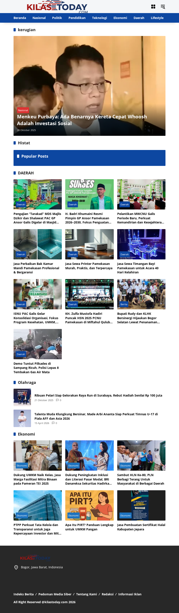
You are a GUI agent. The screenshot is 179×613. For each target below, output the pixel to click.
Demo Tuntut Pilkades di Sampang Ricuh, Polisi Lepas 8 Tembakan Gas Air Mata (36, 367)
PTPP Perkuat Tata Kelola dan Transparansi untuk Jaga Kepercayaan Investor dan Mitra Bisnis (38, 529)
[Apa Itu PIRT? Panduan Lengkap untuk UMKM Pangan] (89, 505)
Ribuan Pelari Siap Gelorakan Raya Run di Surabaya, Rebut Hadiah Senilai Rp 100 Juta (98, 395)
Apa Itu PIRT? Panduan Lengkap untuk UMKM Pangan (89, 527)
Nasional (23, 110)
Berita (123, 304)
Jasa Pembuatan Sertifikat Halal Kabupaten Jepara (141, 527)
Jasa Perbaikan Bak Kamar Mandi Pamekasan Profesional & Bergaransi (36, 268)
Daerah (21, 204)
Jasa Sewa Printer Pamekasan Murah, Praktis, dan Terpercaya (88, 266)
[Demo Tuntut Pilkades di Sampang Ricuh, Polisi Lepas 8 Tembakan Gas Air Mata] (38, 344)
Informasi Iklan (129, 594)
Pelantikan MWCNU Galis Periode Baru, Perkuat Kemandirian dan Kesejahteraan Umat (141, 218)
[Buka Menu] (153, 6)
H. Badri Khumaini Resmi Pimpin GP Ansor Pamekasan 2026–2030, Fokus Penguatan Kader (87, 218)
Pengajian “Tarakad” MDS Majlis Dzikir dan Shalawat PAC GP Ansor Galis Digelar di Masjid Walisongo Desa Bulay (37, 218)
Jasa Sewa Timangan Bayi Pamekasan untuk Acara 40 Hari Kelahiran (137, 268)
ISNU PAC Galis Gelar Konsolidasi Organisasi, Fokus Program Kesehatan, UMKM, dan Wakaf (36, 318)
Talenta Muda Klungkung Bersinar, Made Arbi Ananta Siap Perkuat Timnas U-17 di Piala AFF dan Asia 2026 (96, 416)
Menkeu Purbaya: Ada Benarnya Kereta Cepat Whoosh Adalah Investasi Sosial (82, 119)
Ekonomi (22, 465)
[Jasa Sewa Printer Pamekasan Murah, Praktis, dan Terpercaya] (89, 244)
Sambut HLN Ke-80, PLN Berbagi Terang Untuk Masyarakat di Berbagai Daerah (140, 479)
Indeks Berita (24, 594)
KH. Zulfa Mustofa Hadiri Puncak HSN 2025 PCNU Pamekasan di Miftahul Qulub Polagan (87, 318)
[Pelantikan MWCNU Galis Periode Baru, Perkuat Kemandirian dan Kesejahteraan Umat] (141, 194)
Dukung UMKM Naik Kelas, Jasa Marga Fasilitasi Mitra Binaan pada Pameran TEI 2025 (37, 479)
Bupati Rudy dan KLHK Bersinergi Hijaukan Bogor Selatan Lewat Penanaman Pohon (137, 318)
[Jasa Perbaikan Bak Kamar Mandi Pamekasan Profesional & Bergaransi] (38, 244)
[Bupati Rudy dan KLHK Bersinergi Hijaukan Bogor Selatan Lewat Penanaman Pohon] (141, 294)
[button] (162, 6)
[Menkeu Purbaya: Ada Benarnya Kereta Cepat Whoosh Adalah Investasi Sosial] (89, 86)
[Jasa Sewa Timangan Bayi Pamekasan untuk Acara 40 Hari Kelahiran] (141, 244)
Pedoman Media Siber (54, 594)
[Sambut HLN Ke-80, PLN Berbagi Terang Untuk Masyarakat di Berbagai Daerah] (141, 455)
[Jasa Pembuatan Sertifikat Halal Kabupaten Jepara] (141, 505)
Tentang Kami (86, 594)
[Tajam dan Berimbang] (57, 6)
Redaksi (108, 594)
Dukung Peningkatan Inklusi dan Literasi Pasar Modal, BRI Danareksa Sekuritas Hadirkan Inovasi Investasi (88, 479)
